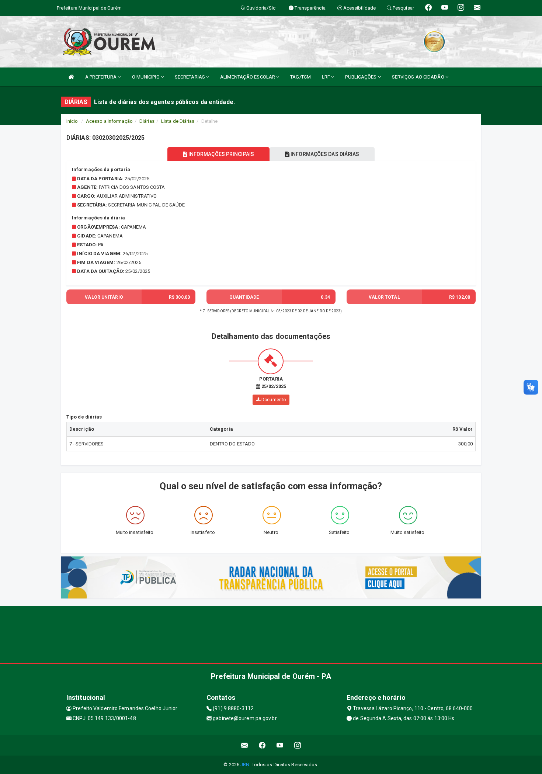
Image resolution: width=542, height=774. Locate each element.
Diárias (146, 121)
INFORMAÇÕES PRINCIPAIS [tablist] (220, 154)
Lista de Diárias (178, 121)
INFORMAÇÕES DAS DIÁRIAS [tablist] (324, 154)
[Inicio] (71, 76)
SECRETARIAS (190, 77)
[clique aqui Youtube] (280, 745)
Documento (273, 399)
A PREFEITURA (101, 77)
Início (72, 121)
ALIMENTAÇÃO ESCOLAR (248, 77)
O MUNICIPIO (146, 77)
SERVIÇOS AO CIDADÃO (418, 77)
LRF (326, 77)
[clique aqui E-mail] (244, 745)
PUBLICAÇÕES (361, 77)
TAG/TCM (300, 77)
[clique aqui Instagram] (297, 745)
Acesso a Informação (109, 121)
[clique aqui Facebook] (262, 745)
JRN (244, 764)
